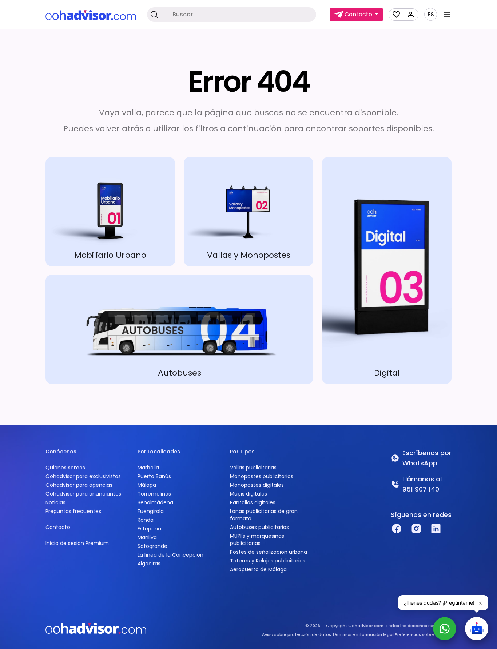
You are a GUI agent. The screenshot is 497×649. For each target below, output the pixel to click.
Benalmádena (155, 502)
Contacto (57, 527)
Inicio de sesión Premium (77, 543)
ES (431, 14)
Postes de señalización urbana (268, 552)
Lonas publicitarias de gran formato (264, 515)
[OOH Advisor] (90, 14)
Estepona (149, 528)
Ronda (146, 520)
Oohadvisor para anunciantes (83, 493)
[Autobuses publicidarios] (179, 329)
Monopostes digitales (257, 485)
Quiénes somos (65, 467)
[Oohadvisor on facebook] (396, 528)
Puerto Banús (154, 476)
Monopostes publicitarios (261, 476)
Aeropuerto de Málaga (258, 569)
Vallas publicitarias (253, 467)
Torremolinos (154, 493)
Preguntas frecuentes (73, 511)
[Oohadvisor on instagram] (416, 528)
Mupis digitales (248, 493)
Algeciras (149, 563)
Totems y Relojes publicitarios (267, 560)
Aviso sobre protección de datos (296, 634)
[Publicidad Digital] (387, 270)
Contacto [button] (358, 14)
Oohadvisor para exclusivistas (83, 476)
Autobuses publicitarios (259, 527)
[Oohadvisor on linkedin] (436, 528)
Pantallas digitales (252, 502)
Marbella (148, 467)
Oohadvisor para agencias (78, 485)
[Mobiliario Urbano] (110, 211)
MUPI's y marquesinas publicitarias (257, 539)
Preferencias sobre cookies (423, 634)
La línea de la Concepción (170, 554)
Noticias (55, 502)
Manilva (147, 537)
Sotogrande (152, 546)
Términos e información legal (363, 634)
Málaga (147, 485)
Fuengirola (151, 511)
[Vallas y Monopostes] (248, 211)
